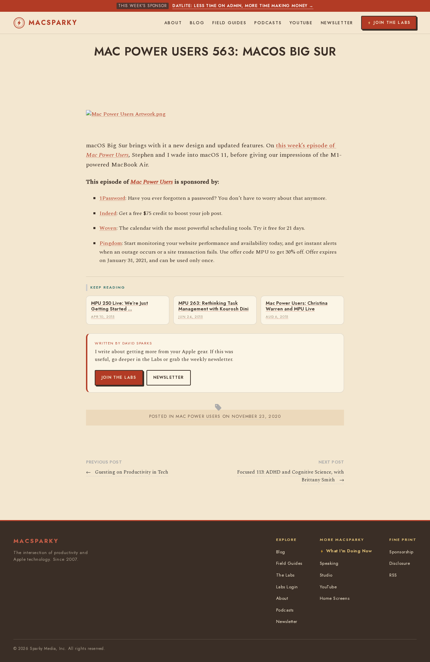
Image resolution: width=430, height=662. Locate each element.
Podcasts (268, 23)
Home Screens (334, 598)
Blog (197, 23)
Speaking (329, 563)
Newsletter (168, 377)
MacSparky (53, 23)
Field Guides (229, 23)
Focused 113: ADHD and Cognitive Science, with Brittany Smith (290, 476)
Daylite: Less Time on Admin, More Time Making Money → (242, 6)
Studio (326, 575)
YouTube (301, 23)
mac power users (198, 416)
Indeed (108, 213)
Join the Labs (118, 377)
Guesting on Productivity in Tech (127, 472)
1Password (112, 198)
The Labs (285, 575)
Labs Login (287, 587)
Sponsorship (401, 552)
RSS (393, 575)
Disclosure (399, 563)
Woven (108, 228)
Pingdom (110, 243)
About (173, 23)
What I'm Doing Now (349, 551)
